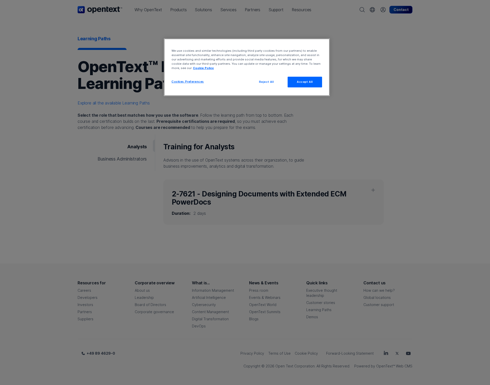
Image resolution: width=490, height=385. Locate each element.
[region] (247, 67)
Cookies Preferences (188, 81)
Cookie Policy (203, 68)
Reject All (266, 82)
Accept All (305, 82)
